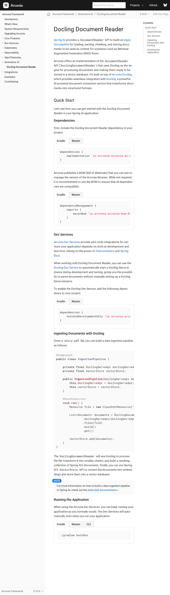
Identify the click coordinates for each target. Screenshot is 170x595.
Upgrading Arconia (14, 33)
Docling (111, 79)
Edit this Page (161, 14)
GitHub (153, 5)
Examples (9, 76)
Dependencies (154, 31)
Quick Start (150, 27)
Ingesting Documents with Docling (155, 43)
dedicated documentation (103, 490)
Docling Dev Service (66, 267)
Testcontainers (105, 251)
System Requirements (16, 28)
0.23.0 (143, 14)
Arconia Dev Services (67, 242)
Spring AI (59, 40)
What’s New (10, 24)
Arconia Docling (122, 74)
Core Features (12, 38)
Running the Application (153, 51)
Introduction (11, 19)
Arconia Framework (13, 14)
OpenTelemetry (12, 57)
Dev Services (11, 43)
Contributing (11, 81)
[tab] (61, 141)
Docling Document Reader (21, 66)
